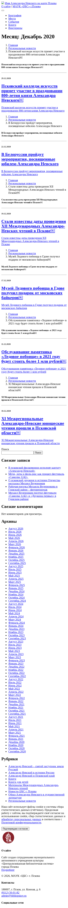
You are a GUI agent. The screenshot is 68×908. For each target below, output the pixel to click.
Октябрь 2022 (16, 672)
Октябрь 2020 (16, 748)
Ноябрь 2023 (15, 632)
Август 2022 (15, 679)
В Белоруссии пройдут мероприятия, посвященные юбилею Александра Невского (30, 159)
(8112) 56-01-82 (10, 892)
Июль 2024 (14, 607)
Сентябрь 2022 (17, 676)
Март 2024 (14, 619)
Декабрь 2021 (16, 704)
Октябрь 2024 (16, 597)
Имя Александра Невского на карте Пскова (30, 3)
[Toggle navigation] (2, 10)
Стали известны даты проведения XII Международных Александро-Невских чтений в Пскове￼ (33, 226)
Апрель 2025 (16, 578)
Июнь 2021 (15, 723)
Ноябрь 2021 (15, 707)
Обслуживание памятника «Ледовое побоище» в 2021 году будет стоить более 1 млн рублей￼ (33, 356)
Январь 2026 (15, 550)
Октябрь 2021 (16, 710)
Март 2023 (14, 657)
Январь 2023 (15, 663)
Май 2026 (14, 537)
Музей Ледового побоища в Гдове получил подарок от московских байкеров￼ (33, 293)
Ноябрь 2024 (15, 594)
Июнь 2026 (15, 534)
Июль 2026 (14, 531)
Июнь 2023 (15, 647)
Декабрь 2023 (16, 629)
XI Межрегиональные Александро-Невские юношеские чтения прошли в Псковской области (30, 442)
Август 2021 (15, 716)
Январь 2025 (15, 588)
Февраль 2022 (16, 698)
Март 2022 (14, 694)
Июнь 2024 (15, 610)
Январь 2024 (15, 625)
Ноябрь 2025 (15, 556)
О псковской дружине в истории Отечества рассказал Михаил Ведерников (34, 482)
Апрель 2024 (16, 616)
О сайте (6, 6)
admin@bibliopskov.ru (14, 895)
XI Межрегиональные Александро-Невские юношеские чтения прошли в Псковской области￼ (32, 425)
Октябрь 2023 (16, 635)
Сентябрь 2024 (17, 600)
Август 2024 (15, 603)
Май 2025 (14, 575)
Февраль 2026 (16, 547)
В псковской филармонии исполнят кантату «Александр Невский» (34, 469)
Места (12, 18)
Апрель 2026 (16, 541)
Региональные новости (22, 48)
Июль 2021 (14, 720)
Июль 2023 (14, 644)
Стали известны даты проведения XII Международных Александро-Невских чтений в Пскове (30, 241)
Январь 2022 (15, 701)
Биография (14, 15)
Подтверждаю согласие (15, 828)
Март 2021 (14, 732)
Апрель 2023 (16, 654)
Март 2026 (14, 544)
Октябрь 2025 (16, 559)
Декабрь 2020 (16, 742)
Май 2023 (14, 651)
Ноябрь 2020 (15, 745)
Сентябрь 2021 (17, 713)
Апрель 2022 (16, 691)
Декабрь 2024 (16, 591)
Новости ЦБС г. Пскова (22, 791)
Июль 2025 (14, 569)
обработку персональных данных (21, 819)
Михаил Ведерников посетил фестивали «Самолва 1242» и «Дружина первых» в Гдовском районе (32, 496)
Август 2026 (15, 528)
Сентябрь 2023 (17, 638)
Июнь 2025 (15, 572)
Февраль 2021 (16, 735)
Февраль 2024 (16, 622)
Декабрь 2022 (16, 666)
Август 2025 (15, 566)
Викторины (15, 28)
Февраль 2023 (16, 660)
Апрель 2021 (16, 729)
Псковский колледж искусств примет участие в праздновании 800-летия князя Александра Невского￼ (31, 93)
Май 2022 (14, 688)
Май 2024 (14, 613)
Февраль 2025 (16, 585)
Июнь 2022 (15, 685)
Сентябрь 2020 (17, 751)
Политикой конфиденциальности (21, 822)
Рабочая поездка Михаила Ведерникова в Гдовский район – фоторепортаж (33, 488)
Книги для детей (18, 782)
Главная (13, 45)
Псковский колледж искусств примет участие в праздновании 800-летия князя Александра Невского (33, 109)
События (13, 21)
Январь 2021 (15, 738)
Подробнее (7, 869)
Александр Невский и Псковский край (31, 775)
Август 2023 (15, 641)
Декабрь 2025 (16, 553)
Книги (12, 24)
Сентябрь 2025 (17, 563)
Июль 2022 (14, 682)
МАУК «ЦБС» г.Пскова (27, 6)
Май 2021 (14, 726)
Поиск (5, 449)
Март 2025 (14, 581)
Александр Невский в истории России (31, 772)
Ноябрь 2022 (15, 669)
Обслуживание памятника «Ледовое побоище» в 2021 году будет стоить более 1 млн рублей (33, 370)
